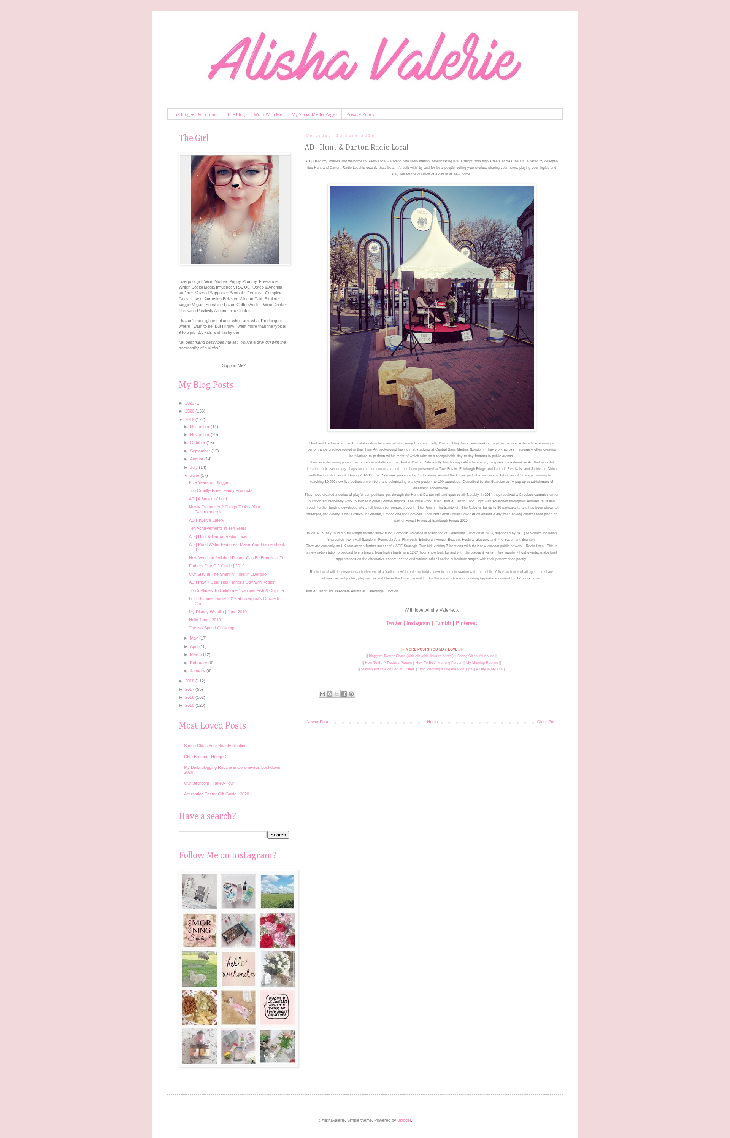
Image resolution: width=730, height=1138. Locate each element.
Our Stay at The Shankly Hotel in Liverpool (228, 574)
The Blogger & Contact (195, 114)
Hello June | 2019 (205, 619)
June (195, 475)
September (200, 451)
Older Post (547, 721)
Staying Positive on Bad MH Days (388, 669)
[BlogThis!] (329, 694)
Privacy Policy (360, 114)
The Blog (236, 114)
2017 (190, 689)
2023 (190, 403)
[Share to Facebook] (344, 694)
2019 (190, 419)
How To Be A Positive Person (388, 663)
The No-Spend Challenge (212, 627)
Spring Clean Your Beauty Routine (215, 745)
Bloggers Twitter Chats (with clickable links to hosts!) (411, 656)
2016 (190, 697)
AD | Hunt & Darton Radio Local (218, 536)
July (194, 467)
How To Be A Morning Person (439, 663)
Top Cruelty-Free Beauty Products (220, 490)
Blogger (404, 1120)
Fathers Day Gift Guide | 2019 (216, 565)
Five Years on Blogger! (210, 482)
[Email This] (322, 694)
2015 (190, 705)
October (198, 442)
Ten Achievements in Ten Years (218, 528)
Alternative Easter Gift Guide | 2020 (216, 794)
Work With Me (268, 114)
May (194, 638)
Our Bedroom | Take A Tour (209, 783)
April (194, 646)
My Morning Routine (482, 663)
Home (432, 721)
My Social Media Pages (314, 114)
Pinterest (466, 623)
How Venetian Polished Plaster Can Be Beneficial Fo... (238, 558)
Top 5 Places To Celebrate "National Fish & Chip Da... (238, 590)
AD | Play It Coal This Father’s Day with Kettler (232, 582)
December (200, 426)
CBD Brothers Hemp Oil (206, 756)
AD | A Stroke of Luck (208, 499)
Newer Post (317, 721)
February (199, 662)
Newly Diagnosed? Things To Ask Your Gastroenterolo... (224, 509)
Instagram (418, 623)
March (196, 654)
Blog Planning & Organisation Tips (445, 669)
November (200, 434)
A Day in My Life (489, 669)
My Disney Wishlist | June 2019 (218, 611)
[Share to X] (337, 694)
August (197, 459)
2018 (190, 681)
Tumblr (443, 623)
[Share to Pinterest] (351, 694)
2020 (190, 411)
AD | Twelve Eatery (206, 520)
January (198, 670)
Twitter (394, 623)
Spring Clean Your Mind (475, 656)
